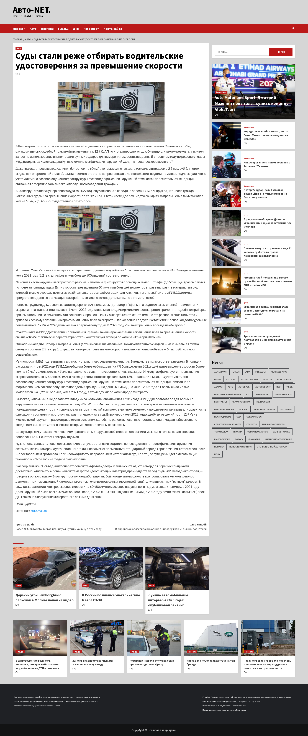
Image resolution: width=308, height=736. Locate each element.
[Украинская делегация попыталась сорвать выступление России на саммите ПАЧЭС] (226, 311)
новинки (219, 447)
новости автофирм (240, 447)
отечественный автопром (272, 447)
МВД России (263, 402)
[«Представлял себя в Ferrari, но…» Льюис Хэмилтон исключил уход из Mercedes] (226, 135)
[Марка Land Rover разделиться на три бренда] (211, 638)
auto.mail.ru (39, 511)
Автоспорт (91, 29)
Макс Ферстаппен (224, 409)
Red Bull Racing (249, 379)
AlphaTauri (220, 372)
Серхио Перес (254, 417)
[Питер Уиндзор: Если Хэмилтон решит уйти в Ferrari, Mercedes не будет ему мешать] (226, 194)
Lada (247, 372)
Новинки (47, 29)
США (239, 417)
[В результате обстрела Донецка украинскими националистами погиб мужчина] (226, 223)
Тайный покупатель (273, 424)
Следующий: (161, 527)
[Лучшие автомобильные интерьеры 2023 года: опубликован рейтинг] (177, 568)
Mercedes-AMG (279, 372)
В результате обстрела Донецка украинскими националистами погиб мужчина (267, 222)
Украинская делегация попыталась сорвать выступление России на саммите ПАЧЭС (266, 310)
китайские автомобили (278, 439)
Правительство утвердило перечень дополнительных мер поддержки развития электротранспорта (267, 664)
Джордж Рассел (283, 394)
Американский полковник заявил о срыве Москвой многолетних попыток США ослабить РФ (268, 281)
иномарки (254, 439)
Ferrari (236, 372)
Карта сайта (113, 29)
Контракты (220, 402)
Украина (237, 432)
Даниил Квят (262, 394)
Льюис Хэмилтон (241, 402)
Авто (33, 29)
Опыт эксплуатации (264, 409)
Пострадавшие (222, 417)
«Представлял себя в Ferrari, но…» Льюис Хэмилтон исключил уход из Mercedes (266, 135)
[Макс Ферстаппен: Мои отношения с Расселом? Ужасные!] (226, 164)
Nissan (217, 379)
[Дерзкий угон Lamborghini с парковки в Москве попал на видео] (44, 568)
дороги (239, 439)
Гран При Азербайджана (227, 394)
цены (217, 454)
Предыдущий (58, 527)
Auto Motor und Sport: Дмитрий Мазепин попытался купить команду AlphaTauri (252, 103)
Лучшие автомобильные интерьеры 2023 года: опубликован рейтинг (168, 600)
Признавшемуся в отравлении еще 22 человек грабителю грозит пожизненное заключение (268, 252)
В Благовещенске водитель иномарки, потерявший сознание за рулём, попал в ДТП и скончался (37, 664)
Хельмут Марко (281, 432)
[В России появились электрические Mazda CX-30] (111, 568)
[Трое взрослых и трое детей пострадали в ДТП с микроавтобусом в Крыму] (226, 340)
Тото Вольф (221, 432)
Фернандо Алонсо (257, 432)
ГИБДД (63, 29)
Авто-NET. (32, 9)
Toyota (267, 379)
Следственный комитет (227, 424)
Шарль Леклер (222, 439)
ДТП (76, 29)
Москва (243, 409)
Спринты (252, 424)
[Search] (293, 28)
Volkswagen (284, 379)
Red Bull (230, 379)
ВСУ (278, 387)
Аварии (218, 387)
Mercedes (260, 372)
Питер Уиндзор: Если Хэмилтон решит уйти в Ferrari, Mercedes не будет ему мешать (265, 193)
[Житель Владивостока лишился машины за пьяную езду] (97, 638)
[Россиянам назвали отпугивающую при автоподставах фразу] (154, 638)
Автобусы (244, 387)
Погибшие (286, 409)
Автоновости (263, 387)
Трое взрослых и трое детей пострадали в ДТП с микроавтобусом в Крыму (267, 339)
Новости (19, 29)
